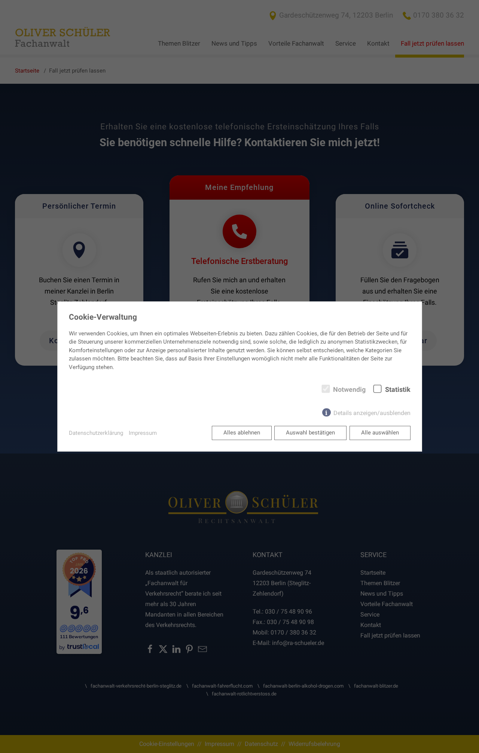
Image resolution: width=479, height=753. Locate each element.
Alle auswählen (380, 432)
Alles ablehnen (241, 432)
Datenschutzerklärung (96, 433)
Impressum (143, 433)
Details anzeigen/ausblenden (372, 413)
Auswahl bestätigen (310, 432)
